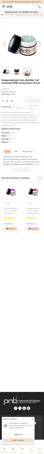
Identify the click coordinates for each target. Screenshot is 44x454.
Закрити (18, 434)
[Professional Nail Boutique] (9, 6)
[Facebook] (3, 101)
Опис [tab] (7, 151)
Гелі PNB (9, 14)
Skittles (12, 139)
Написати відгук (33, 106)
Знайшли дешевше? (33, 101)
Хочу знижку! (18, 440)
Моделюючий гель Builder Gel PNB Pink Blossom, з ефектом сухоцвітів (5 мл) (33, 211)
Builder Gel (13, 133)
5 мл (10, 142)
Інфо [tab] (16, 151)
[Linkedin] (11, 101)
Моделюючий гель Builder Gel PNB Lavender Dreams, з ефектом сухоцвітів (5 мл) (11, 211)
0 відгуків (19, 106)
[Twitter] (7, 101)
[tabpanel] (22, 163)
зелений (10, 136)
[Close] (33, 419)
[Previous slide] (38, 178)
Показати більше (21, 170)
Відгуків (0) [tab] (27, 151)
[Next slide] (41, 178)
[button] (13, 450)
